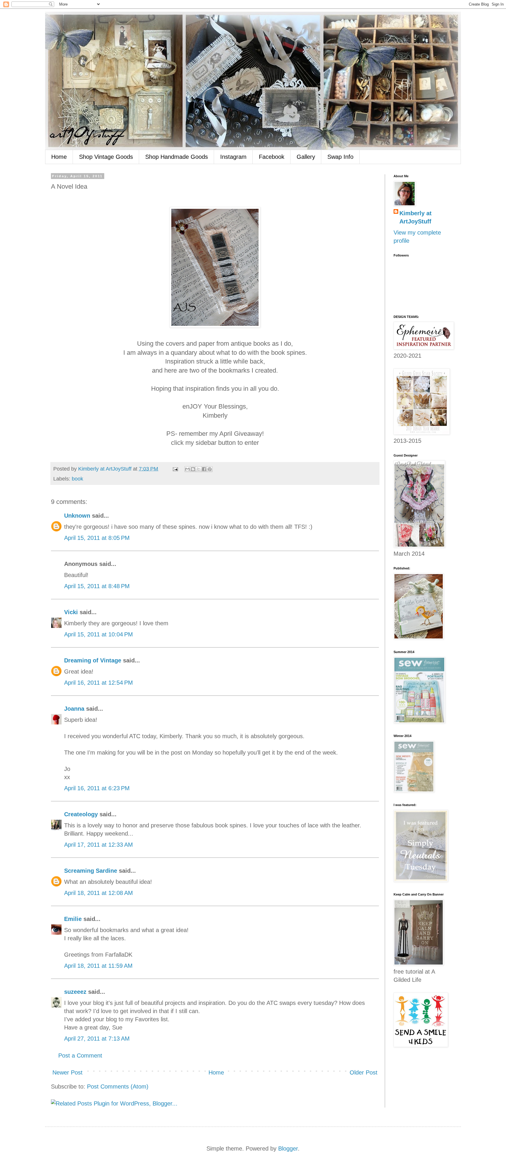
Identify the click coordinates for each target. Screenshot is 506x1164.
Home (59, 157)
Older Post (363, 1072)
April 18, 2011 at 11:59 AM (98, 965)
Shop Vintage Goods (106, 157)
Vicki (71, 612)
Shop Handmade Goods (176, 157)
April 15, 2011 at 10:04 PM (98, 634)
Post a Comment (80, 1055)
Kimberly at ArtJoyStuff (415, 217)
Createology (81, 814)
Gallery (306, 157)
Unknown (77, 515)
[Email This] (187, 469)
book (77, 479)
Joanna (74, 708)
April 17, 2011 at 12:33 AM (98, 844)
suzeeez (75, 992)
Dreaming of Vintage (92, 660)
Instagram (233, 157)
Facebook (271, 157)
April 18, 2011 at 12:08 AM (98, 893)
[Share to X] (198, 469)
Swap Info (340, 157)
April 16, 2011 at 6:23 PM (97, 788)
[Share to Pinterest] (210, 469)
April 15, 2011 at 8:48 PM (97, 586)
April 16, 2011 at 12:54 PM (98, 682)
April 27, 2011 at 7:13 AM (97, 1038)
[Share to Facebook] (204, 469)
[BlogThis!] (193, 469)
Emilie (73, 919)
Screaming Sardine (90, 870)
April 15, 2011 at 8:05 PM (97, 538)
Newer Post (67, 1072)
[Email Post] (175, 469)
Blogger (288, 1148)
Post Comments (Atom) (117, 1086)
